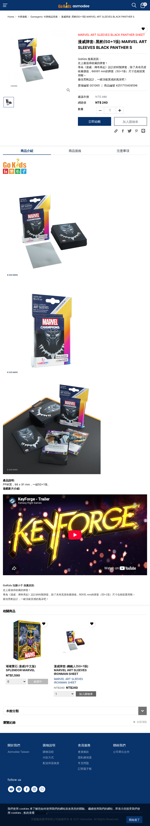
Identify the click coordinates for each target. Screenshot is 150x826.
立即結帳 (94, 121)
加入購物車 (130, 122)
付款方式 (48, 757)
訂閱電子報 (85, 768)
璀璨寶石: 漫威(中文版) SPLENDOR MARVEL (21, 668)
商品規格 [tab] (75, 151)
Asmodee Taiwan (18, 751)
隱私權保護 (85, 757)
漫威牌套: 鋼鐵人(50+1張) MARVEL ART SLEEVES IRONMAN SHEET (71, 670)
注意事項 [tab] (123, 151)
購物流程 (48, 751)
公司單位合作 (121, 751)
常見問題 (83, 763)
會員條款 (83, 751)
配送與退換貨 (51, 763)
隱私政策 (40, 812)
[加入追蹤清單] (143, 29)
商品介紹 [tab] (27, 151)
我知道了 (134, 819)
